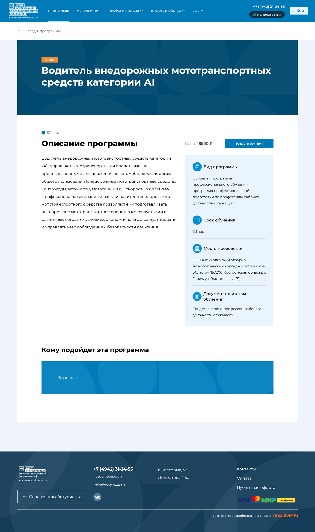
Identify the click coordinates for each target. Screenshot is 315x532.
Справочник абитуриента (55, 496)
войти (298, 11)
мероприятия (89, 10)
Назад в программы (43, 31)
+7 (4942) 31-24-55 (269, 6)
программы (58, 10)
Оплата (244, 478)
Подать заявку (249, 143)
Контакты (246, 469)
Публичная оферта (256, 487)
